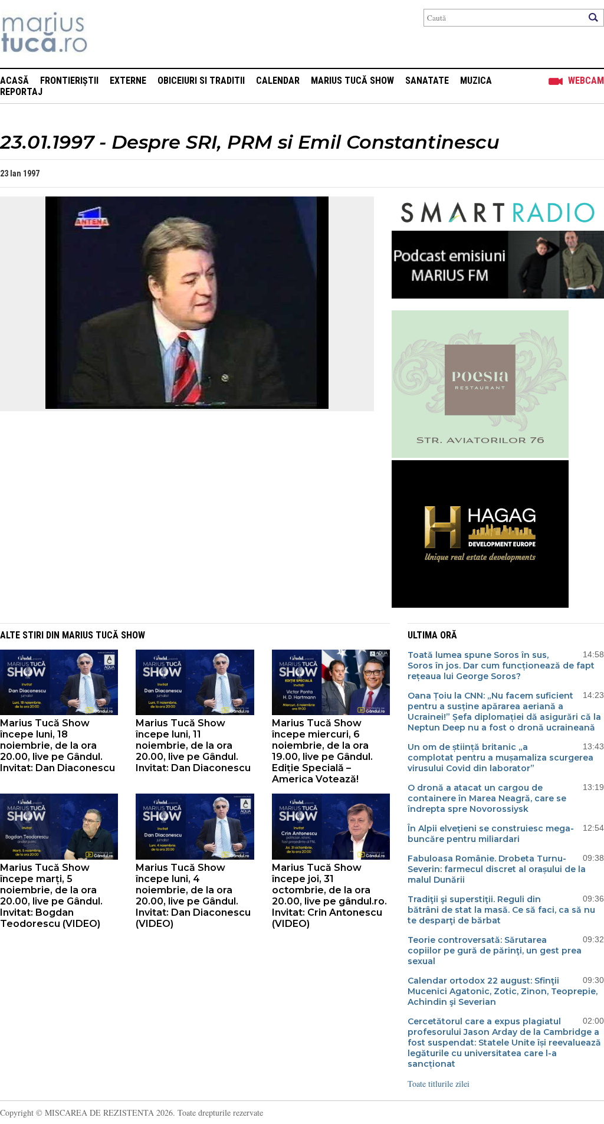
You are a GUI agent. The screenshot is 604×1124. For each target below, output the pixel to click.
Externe (128, 80)
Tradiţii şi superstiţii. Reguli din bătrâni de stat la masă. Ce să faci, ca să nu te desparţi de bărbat (501, 910)
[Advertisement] (178, 526)
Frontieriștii (69, 80)
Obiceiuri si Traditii (201, 80)
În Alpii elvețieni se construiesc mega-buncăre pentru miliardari (491, 833)
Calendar (278, 80)
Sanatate (427, 80)
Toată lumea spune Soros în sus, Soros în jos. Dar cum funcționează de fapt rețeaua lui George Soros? (501, 665)
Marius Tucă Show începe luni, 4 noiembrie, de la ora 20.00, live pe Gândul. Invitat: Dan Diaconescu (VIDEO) (193, 895)
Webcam (586, 80)
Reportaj (21, 91)
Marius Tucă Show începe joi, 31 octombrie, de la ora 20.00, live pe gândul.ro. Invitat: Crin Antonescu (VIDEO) (329, 895)
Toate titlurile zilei (439, 1083)
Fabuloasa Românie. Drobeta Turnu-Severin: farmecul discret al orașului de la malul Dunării (497, 869)
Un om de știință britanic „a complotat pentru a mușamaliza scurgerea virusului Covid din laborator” (500, 758)
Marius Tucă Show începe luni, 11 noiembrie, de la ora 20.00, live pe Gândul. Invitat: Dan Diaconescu (193, 745)
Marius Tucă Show (352, 80)
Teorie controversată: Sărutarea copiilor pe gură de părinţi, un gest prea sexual (495, 950)
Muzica (476, 80)
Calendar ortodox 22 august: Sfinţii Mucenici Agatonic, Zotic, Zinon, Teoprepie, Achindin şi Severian (503, 991)
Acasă (14, 80)
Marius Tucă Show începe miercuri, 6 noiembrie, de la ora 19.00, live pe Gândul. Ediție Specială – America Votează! (322, 751)
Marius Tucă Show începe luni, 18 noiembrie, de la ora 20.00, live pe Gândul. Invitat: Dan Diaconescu (57, 745)
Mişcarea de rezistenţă (107, 34)
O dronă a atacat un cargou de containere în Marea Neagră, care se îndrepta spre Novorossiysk (487, 798)
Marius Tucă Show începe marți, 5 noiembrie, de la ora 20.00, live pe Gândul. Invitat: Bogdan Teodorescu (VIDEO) (51, 895)
